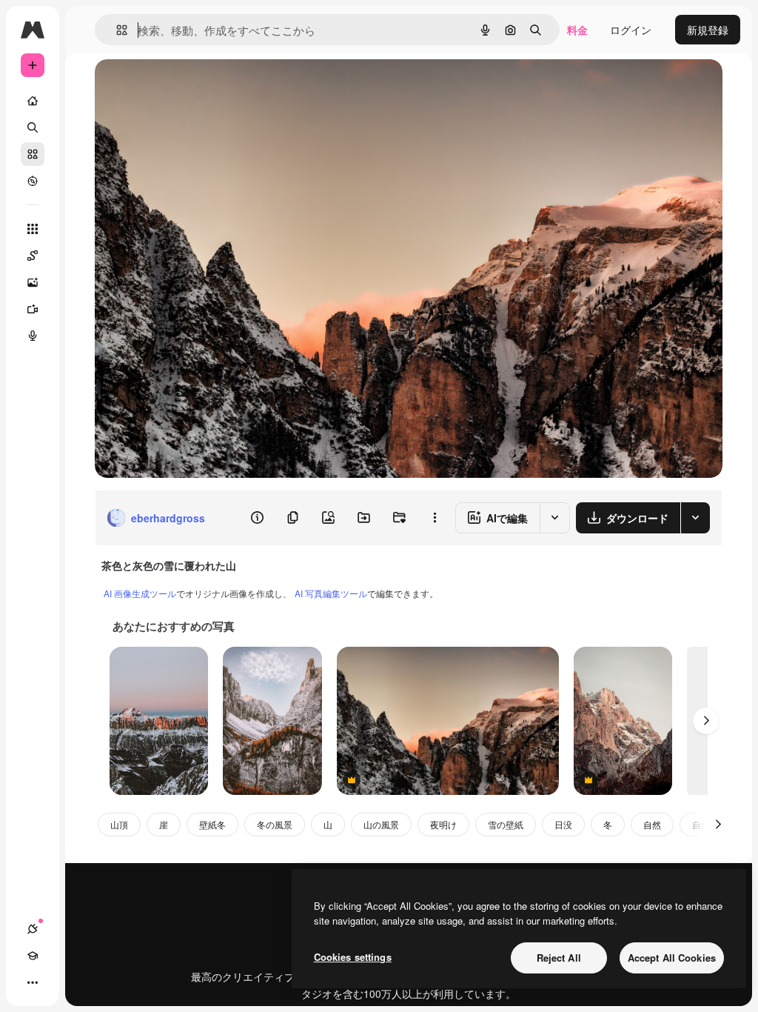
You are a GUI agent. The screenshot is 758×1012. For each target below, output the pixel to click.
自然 (652, 824)
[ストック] (32, 154)
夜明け (443, 824)
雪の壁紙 (505, 824)
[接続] (32, 929)
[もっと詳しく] (32, 181)
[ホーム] (32, 101)
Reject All (559, 958)
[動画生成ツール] (32, 309)
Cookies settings (353, 957)
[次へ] (706, 721)
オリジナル (196, 87)
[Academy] (32, 956)
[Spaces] (32, 255)
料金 (577, 29)
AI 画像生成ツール (140, 593)
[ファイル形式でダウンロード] (695, 517)
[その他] (32, 982)
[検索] (32, 127)
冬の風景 (274, 824)
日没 (563, 824)
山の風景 (381, 824)
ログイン (630, 29)
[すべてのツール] (32, 229)
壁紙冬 (212, 824)
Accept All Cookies (672, 958)
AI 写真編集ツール (331, 593)
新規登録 (707, 29)
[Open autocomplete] (115, 30)
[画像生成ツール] (32, 282)
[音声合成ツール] (32, 335)
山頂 (119, 824)
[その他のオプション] (434, 518)
